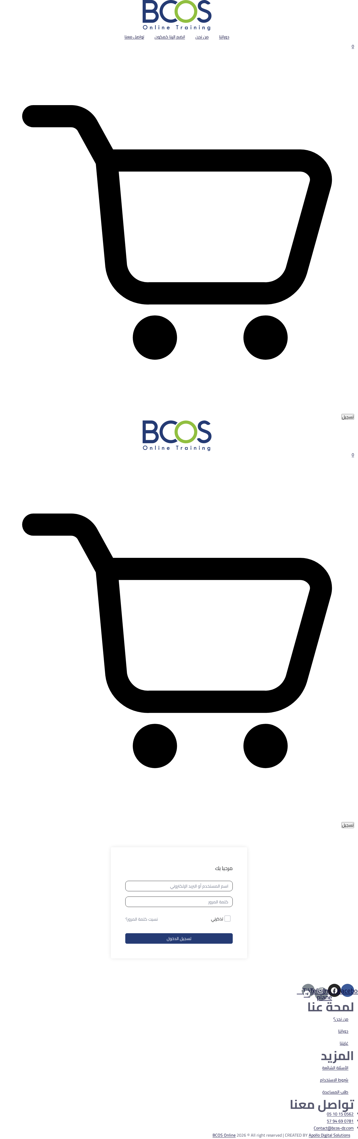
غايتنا (344, 1043)
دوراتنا (224, 37)
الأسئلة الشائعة (335, 1068)
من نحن (202, 37)
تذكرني (217, 919)
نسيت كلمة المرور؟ (142, 919)
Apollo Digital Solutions (329, 1135)
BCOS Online (224, 1135)
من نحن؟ (340, 1019)
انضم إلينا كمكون (170, 37)
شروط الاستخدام (334, 1080)
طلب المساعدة (335, 1092)
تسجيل (348, 417)
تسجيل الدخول (179, 938)
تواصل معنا (134, 37)
